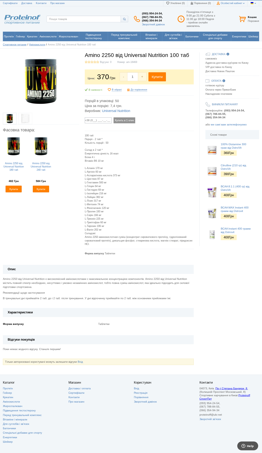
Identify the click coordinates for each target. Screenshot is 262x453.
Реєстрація (140, 392)
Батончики (9, 428)
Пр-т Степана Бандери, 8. (231, 388)
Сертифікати (10, 3)
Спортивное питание (14, 44)
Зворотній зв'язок (210, 419)
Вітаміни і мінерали (15, 419)
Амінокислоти (37, 44)
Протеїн (8, 388)
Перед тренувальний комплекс (22, 415)
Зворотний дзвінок (153, 24)
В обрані (117, 89)
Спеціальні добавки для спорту (22, 432)
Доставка (26, 3)
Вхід (80, 361)
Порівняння (141, 397)
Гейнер (7, 392)
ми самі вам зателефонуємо (229, 124)
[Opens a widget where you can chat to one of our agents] (247, 446)
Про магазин (57, 3)
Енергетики (10, 437)
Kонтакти (41, 3)
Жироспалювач (12, 406)
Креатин (8, 397)
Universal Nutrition (116, 111)
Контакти (74, 397)
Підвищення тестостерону (19, 410)
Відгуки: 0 (105, 62)
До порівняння (139, 89)
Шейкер (8, 441)
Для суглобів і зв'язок (16, 423)
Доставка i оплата (79, 388)
